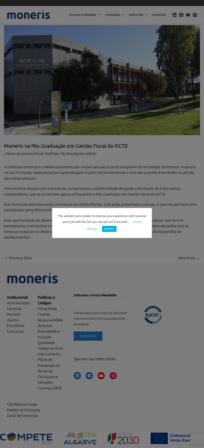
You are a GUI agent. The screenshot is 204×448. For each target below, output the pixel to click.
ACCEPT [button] (109, 228)
